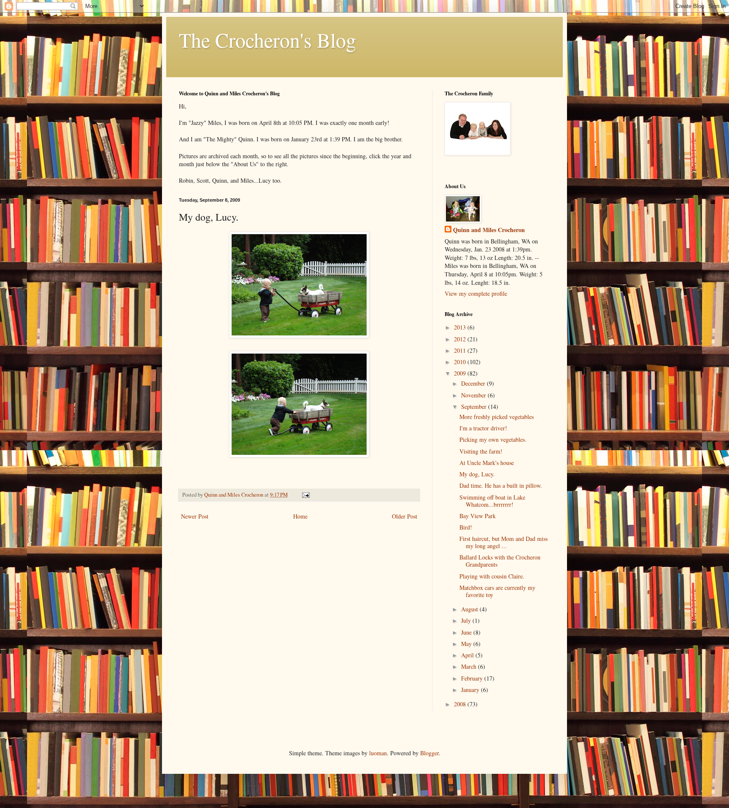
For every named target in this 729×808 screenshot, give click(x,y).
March (469, 666)
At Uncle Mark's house (486, 463)
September (474, 407)
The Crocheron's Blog (267, 39)
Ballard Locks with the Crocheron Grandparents (499, 560)
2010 (460, 362)
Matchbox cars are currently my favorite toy (497, 591)
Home (300, 516)
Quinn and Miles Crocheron (489, 230)
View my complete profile (476, 293)
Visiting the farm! (480, 451)
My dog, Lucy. (477, 474)
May (467, 644)
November (474, 395)
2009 (460, 373)
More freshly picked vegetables (496, 417)
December (474, 383)
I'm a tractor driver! (483, 428)
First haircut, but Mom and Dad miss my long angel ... (503, 542)
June (467, 632)
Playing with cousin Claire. (491, 576)
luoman (378, 753)
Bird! (465, 527)
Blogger (429, 753)
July (466, 620)
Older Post (404, 516)
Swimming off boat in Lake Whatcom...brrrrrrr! (492, 500)
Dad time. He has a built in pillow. (500, 485)
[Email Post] (305, 494)
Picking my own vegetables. (492, 439)
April (468, 655)
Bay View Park (477, 516)
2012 (460, 339)
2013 (460, 327)
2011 (460, 350)
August (470, 609)
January (471, 690)
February (472, 678)
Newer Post (194, 516)
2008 (460, 704)
